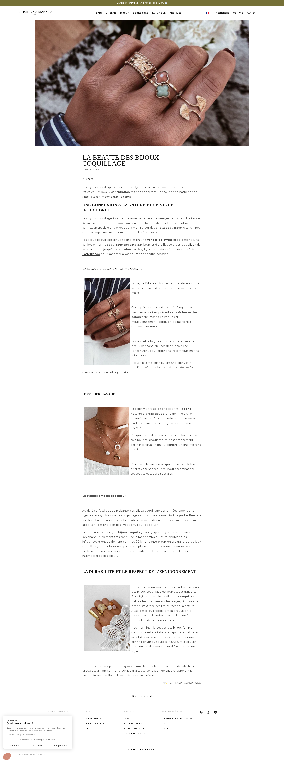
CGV (164, 723)
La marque (129, 718)
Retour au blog (144, 696)
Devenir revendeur (134, 733)
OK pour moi (60, 745)
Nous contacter (94, 718)
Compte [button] (239, 13)
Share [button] (89, 178)
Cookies (166, 728)
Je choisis (38, 745)
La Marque (159, 13)
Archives (175, 13)
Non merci (14, 745)
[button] (7, 756)
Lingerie (111, 13)
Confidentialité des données (177, 718)
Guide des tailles (95, 723)
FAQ (87, 728)
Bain (99, 13)
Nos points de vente (134, 728)
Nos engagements (133, 723)
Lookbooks (140, 13)
